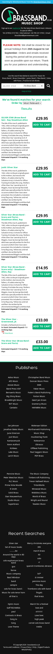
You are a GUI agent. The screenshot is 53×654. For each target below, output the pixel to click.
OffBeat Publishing (39, 448)
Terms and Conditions (11, 647)
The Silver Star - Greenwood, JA (9, 320)
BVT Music (13, 404)
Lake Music (13, 452)
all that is (13, 596)
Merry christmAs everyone (39, 543)
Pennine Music (13, 473)
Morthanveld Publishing (39, 429)
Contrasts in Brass (13, 615)
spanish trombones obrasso (39, 566)
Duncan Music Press (39, 381)
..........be (13, 551)
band (13, 581)
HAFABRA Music (39, 407)
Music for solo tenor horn (13, 592)
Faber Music (39, 388)
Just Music (13, 437)
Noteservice (39, 440)
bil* (39, 573)
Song (13, 623)
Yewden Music (39, 504)
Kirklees (13, 448)
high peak (39, 619)
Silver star (13, 543)
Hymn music (13, 604)
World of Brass (39, 496)
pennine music (39, 581)
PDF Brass (39, 455)
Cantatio (13, 407)
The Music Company (39, 473)
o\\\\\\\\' (39, 611)
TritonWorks (39, 485)
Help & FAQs (26, 91)
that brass (39, 596)
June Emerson (13, 433)
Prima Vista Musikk (13, 485)
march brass (39, 551)
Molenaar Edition (39, 425)
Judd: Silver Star (9, 167)
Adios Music (13, 377)
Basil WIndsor (13, 577)
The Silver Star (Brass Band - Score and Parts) (15, 341)
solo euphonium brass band (13, 561)
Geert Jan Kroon (39, 400)
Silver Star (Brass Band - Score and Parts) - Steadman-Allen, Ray (13, 217)
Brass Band (6, 78)
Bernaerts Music (13, 392)
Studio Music (13, 500)
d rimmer (39, 577)
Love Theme (13, 626)
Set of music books (13, 547)
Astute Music (13, 385)
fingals (39, 592)
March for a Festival (39, 604)
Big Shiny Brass (13, 396)
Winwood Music (39, 489)
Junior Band (31, 78)
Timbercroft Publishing (39, 477)
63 (39, 554)
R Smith (13, 489)
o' (39, 562)
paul (13, 611)
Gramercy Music (39, 404)
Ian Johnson (13, 425)
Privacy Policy (26, 647)
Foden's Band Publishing (39, 392)
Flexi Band (41, 78)
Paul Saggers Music (39, 452)
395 (39, 547)
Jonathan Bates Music (13, 429)
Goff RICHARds (13, 607)
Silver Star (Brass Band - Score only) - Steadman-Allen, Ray (13, 269)
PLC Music (13, 481)
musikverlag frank (39, 437)
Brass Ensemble (19, 78)
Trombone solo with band (39, 588)
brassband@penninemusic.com (26, 35)
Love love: (39, 615)
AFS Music (13, 381)
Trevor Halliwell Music (39, 481)
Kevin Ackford (13, 444)
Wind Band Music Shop (42, 2)
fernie (13, 570)
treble (39, 626)
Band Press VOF (13, 388)
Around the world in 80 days (13, 555)
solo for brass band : (13, 588)
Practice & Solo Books (31, 81)
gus (13, 566)
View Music (8, 333)
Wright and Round (39, 500)
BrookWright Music (13, 400)
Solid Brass (13, 492)
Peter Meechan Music (13, 477)
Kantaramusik (13, 440)
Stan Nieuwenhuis (13, 496)
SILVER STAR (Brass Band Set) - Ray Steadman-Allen (14, 118)
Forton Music (39, 396)
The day (39, 585)
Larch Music (13, 455)
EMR (39, 385)
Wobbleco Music (39, 492)
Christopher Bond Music (39, 377)
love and (39, 607)
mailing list (17, 28)
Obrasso (39, 444)
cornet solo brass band (39, 623)
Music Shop (39, 433)
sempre (13, 585)
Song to (13, 619)
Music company (13, 573)
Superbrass (13, 504)
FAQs (34, 647)
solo (39, 558)
